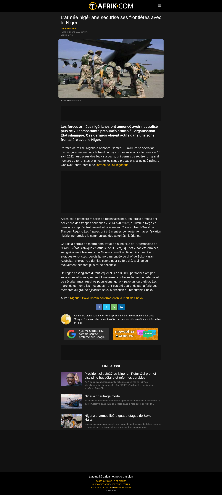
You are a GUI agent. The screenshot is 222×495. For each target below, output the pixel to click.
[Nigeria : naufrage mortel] (71, 401)
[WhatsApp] (114, 307)
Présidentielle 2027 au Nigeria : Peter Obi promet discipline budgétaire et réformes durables (120, 375)
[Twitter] (106, 307)
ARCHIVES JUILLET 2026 (102, 487)
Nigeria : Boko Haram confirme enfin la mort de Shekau (106, 298)
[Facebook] (99, 307)
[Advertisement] (111, 113)
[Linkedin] (121, 307)
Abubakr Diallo (68, 28)
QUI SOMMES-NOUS (101, 484)
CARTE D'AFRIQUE (104, 481)
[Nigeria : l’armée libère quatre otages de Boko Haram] (71, 421)
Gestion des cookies (122, 487)
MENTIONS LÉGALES (120, 484)
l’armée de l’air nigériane (112, 165)
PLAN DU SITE (120, 481)
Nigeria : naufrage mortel (103, 396)
